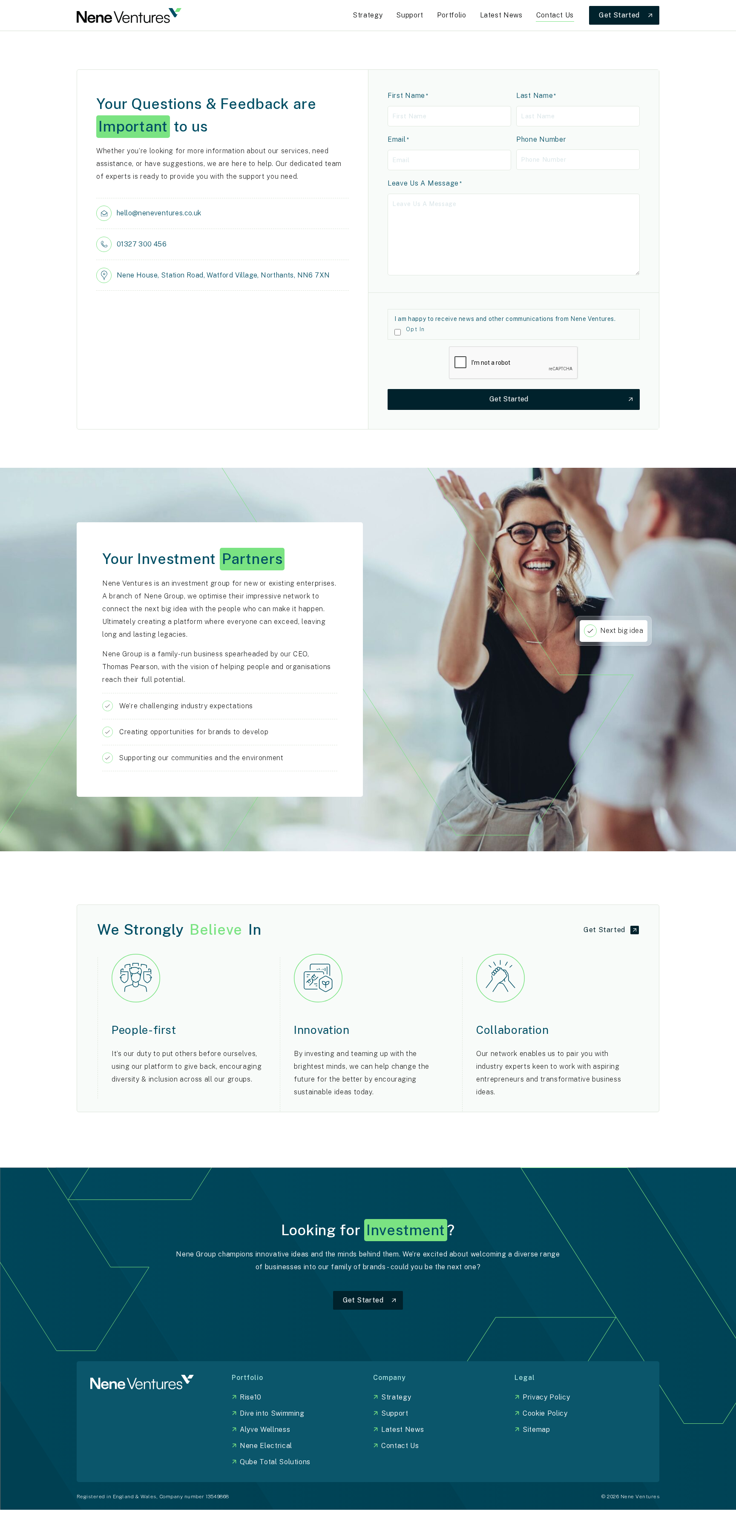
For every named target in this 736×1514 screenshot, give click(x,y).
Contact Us (400, 1446)
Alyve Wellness (265, 1429)
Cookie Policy (545, 1413)
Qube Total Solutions (275, 1462)
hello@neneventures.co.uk (159, 213)
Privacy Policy (546, 1397)
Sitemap (536, 1429)
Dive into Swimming (272, 1413)
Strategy (396, 1397)
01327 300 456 (142, 244)
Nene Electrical (266, 1446)
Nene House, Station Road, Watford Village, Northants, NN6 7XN (223, 275)
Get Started (508, 399)
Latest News (402, 1429)
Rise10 (251, 1397)
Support (394, 1413)
